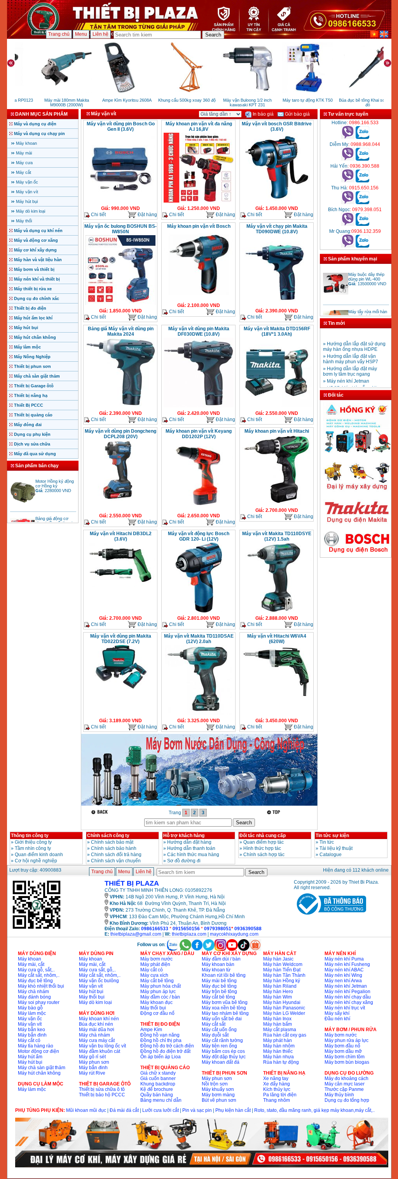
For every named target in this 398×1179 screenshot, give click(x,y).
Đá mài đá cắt (124, 1110)
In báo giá (262, 114)
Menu (81, 34)
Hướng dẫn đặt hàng (189, 842)
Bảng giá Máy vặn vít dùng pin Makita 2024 (121, 331)
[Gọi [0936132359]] (347, 246)
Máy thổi (24, 220)
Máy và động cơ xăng (36, 240)
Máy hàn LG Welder (284, 1013)
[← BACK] (100, 812)
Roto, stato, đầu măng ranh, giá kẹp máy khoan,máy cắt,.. (314, 1110)
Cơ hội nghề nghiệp (36, 860)
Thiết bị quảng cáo (33, 415)
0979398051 (217, 928)
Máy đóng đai (28, 424)
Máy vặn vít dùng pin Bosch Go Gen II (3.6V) (121, 126)
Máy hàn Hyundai (281, 1002)
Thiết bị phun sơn (32, 366)
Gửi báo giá (297, 114)
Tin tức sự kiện (332, 835)
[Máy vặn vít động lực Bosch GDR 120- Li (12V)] (199, 611)
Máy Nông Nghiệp (32, 356)
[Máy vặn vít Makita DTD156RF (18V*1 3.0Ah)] (277, 406)
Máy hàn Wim (277, 997)
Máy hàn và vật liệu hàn (38, 259)
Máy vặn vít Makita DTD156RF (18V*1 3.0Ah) (277, 331)
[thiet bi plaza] (36, 928)
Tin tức (326, 842)
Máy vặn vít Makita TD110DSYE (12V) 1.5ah (276, 536)
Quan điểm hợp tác (263, 842)
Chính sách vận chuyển (116, 860)
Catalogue (330, 854)
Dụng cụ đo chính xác (36, 298)
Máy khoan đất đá (220, 1062)
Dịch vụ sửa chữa (32, 444)
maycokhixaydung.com (234, 934)
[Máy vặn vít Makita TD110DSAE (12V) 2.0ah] (198, 714)
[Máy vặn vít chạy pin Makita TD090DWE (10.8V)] (277, 304)
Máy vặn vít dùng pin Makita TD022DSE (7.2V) (120, 638)
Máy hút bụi (27, 201)
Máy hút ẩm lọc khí (33, 318)
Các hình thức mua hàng (193, 854)
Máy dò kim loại (30, 211)
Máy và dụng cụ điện (35, 123)
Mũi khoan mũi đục (86, 1110)
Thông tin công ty (30, 835)
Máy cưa (24, 162)
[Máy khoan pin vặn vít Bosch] (199, 299)
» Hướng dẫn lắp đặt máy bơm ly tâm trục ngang (350, 364)
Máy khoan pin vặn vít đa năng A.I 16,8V (199, 126)
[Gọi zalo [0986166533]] (362, 137)
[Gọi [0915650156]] (347, 202)
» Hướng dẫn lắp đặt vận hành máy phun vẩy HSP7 (350, 351)
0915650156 (186, 928)
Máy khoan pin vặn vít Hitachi (276, 431)
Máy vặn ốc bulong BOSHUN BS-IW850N (120, 229)
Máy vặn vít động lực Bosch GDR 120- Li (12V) (198, 536)
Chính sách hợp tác (264, 854)
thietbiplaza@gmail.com (135, 934)
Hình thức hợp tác (262, 848)
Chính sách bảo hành (113, 848)
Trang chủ (59, 34)
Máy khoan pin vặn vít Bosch (198, 226)
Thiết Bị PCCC (28, 405)
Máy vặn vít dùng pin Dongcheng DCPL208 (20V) (120, 433)
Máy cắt (23, 172)
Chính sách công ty (108, 835)
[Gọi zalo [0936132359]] (362, 246)
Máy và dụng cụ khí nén (38, 230)
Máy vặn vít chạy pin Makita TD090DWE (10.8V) (276, 229)
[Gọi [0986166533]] (347, 137)
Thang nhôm (276, 1100)
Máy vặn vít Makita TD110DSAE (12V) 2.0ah (199, 638)
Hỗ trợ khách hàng (183, 835)
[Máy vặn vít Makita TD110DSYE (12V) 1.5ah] (277, 611)
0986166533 (154, 928)
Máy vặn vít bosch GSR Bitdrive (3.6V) (277, 126)
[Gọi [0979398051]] (347, 224)
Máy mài (24, 153)
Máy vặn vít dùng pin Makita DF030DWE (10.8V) (198, 331)
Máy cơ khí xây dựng (35, 250)
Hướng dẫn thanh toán (191, 848)
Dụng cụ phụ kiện (32, 434)
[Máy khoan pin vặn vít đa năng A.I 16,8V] (199, 202)
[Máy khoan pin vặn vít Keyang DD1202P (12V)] (199, 509)
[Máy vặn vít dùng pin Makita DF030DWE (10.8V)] (199, 406)
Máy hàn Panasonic (284, 1008)
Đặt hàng (146, 214)
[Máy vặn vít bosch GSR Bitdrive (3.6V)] (277, 201)
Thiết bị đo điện (30, 308)
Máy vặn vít (27, 191)
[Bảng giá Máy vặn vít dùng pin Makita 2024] (120, 406)
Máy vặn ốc (27, 182)
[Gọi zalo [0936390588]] (362, 181)
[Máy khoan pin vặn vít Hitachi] (277, 503)
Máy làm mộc (27, 347)
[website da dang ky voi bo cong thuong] (330, 916)
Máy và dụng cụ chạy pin (39, 133)
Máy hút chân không (35, 337)
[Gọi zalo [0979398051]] (362, 224)
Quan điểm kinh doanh (39, 854)
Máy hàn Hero (278, 991)
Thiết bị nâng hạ (30, 395)
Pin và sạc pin (197, 1110)
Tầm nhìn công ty (33, 848)
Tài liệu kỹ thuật (336, 848)
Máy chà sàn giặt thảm (37, 376)
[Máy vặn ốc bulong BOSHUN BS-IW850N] (120, 304)
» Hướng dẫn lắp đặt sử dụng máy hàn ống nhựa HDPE (354, 339)
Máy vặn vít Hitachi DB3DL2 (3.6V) (121, 536)
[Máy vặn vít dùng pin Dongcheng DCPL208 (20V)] (120, 500)
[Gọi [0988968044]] (347, 159)
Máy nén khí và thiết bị (37, 279)
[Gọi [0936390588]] (347, 181)
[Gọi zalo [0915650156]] (362, 202)
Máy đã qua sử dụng (35, 453)
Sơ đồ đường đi (184, 860)
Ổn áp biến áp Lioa (160, 1056)
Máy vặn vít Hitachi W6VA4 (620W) (276, 638)
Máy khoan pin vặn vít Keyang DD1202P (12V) (199, 433)
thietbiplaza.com (189, 934)
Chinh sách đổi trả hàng (116, 854)
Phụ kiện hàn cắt (233, 1110)
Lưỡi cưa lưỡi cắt (160, 1110)
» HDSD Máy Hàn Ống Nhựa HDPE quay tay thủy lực (353, 383)
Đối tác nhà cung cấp (262, 835)
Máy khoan (26, 143)
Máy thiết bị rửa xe (33, 288)
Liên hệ (100, 34)
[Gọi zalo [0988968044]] (362, 159)
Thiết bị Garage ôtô (34, 385)
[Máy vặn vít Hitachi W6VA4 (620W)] (277, 696)
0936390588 (248, 928)
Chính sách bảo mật (112, 842)
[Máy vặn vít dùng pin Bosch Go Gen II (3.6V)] (120, 202)
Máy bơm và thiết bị (34, 269)
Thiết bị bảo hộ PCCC (102, 1095)
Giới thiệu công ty (33, 842)
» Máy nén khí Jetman (346, 373)
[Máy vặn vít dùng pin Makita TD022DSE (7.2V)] (120, 687)
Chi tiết (98, 214)
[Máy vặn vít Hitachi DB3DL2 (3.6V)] (120, 586)
